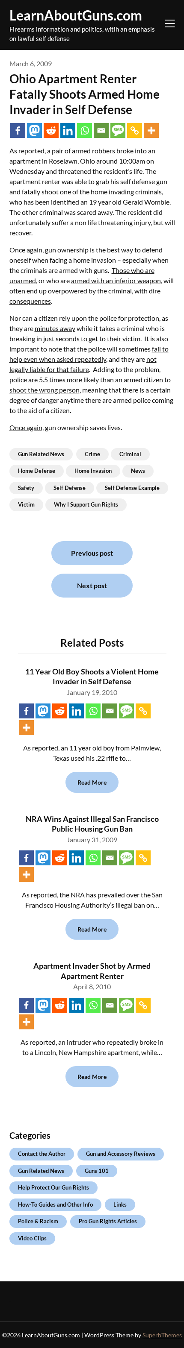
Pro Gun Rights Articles (108, 1221)
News (138, 470)
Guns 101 (97, 1170)
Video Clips (32, 1238)
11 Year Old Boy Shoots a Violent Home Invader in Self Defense (92, 676)
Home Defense (36, 470)
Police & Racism (38, 1221)
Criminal (130, 454)
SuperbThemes (162, 1335)
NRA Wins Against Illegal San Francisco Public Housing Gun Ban (92, 823)
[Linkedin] (67, 130)
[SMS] (117, 130)
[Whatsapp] (84, 130)
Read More (92, 782)
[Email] (101, 130)
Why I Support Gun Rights (86, 504)
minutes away (55, 328)
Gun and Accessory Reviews (120, 1153)
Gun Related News (41, 454)
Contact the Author (41, 1153)
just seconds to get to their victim (91, 338)
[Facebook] (17, 130)
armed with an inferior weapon (116, 280)
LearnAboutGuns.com (75, 15)
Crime (92, 454)
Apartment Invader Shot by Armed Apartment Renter (92, 970)
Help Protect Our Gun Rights (53, 1187)
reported (31, 151)
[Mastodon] (34, 130)
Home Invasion (93, 470)
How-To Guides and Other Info (55, 1204)
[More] (151, 130)
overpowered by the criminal (90, 291)
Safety (26, 487)
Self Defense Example (132, 487)
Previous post (92, 553)
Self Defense (69, 487)
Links (120, 1204)
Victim (26, 504)
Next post (92, 585)
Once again (25, 427)
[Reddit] (51, 130)
